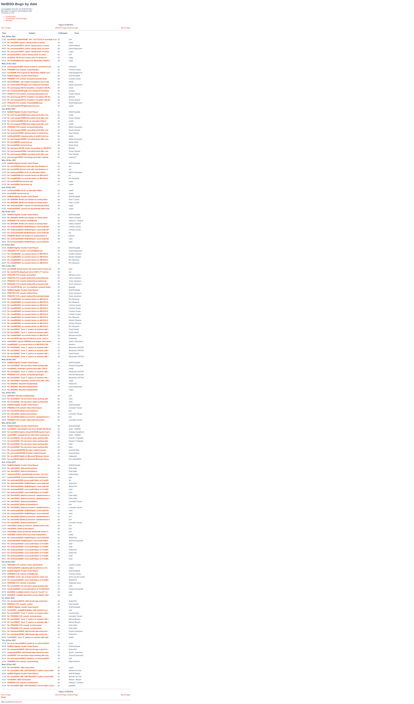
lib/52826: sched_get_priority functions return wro (27, 577)
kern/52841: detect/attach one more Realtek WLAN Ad (29, 429)
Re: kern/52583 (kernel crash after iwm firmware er (27, 166)
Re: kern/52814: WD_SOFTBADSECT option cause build (30, 670)
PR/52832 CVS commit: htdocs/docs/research (26, 420)
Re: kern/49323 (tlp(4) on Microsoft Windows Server (28, 456)
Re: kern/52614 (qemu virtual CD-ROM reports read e (28, 432)
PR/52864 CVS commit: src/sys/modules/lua (25, 127)
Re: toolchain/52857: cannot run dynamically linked (28, 205)
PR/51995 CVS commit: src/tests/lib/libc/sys (25, 251)
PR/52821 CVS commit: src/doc (20, 604)
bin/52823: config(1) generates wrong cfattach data (28, 595)
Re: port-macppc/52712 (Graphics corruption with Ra (28, 88)
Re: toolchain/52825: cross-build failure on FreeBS (27, 489)
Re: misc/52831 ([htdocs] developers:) (22, 411)
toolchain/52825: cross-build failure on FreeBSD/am (28, 589)
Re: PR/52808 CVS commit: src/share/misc (24, 616)
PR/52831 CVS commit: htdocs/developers (24, 408)
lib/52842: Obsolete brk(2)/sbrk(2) (20, 396)
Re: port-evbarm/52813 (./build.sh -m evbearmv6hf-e (28, 643)
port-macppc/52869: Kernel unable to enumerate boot (29, 67)
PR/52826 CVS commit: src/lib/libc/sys (22, 574)
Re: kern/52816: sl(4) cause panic (20, 667)
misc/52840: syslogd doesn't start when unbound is (28, 435)
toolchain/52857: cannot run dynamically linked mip (28, 209)
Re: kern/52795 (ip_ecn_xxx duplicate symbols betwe (29, 287)
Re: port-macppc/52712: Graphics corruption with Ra (28, 97)
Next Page (126, 28)
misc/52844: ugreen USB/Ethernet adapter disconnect (29, 341)
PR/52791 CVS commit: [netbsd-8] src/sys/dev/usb (27, 278)
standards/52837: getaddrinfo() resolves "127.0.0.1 (27, 474)
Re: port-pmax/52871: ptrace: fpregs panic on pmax (28, 45)
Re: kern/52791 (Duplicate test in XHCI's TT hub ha (27, 272)
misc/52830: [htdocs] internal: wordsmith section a (27, 532)
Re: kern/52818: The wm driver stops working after (27, 366)
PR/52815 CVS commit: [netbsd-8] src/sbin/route (27, 281)
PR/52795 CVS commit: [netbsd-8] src (22, 293)
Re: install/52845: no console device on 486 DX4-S (27, 178)
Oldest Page (72, 28)
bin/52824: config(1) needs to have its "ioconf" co (27, 592)
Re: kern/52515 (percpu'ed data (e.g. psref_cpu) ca (27, 338)
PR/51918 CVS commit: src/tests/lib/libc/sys (25, 103)
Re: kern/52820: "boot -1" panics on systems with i (27, 329)
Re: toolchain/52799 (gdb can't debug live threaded (28, 85)
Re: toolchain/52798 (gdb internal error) (23, 106)
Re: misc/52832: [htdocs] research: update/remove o (28, 495)
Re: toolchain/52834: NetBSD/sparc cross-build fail (28, 227)
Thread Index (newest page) (16, 18)
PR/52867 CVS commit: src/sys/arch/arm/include (27, 79)
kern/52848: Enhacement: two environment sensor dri (29, 269)
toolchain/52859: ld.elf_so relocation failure (24, 190)
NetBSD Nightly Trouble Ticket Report (22, 76)
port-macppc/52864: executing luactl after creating (27, 157)
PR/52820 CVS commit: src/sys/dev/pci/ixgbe (25, 375)
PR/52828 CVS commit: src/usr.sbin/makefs (25, 565)
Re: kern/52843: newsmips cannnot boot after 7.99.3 (28, 381)
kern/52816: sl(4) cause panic (19, 679)
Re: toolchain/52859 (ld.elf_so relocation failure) (26, 121)
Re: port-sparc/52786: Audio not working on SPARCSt (29, 148)
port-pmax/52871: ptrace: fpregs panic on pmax (26, 55)
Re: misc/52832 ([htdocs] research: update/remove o (28, 417)
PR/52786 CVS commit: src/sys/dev (21, 275)
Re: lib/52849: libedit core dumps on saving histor (27, 199)
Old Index (9, 20)
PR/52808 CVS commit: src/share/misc (23, 661)
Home (3, 697)
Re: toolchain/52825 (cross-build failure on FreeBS (27, 480)
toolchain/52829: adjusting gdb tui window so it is (27, 568)
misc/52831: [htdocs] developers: (20, 529)
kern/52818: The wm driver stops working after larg (28, 655)
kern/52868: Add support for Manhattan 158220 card (28, 73)
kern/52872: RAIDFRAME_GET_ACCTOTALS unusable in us (32, 39)
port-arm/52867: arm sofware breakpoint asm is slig (28, 82)
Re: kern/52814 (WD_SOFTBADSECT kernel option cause (30, 686)
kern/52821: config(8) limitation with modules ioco (27, 610)
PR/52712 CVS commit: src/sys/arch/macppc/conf (27, 94)
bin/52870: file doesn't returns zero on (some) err (27, 58)
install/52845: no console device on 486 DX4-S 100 (27, 344)
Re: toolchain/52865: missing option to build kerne (27, 133)
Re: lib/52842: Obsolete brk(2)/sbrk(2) (22, 384)
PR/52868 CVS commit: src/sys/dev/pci (23, 70)
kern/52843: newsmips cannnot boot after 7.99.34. (27, 369)
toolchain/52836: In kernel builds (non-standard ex (27, 477)
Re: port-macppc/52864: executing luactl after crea (27, 130)
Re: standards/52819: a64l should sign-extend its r (27, 601)
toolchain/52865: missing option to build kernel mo (28, 136)
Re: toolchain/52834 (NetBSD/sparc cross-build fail (28, 233)
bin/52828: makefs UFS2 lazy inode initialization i (27, 535)
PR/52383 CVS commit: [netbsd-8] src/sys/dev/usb (27, 284)
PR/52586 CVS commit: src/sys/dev (21, 583)
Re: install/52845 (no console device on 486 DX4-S (27, 175)
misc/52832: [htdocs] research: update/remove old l (28, 526)
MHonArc (18, 702)
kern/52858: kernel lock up (18, 193)
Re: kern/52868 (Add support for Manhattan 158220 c (28, 61)
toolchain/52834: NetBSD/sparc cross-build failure (27, 541)
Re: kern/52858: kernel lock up (19, 142)
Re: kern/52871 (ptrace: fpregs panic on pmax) (26, 42)
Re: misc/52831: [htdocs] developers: (22, 414)
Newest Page (61, 28)
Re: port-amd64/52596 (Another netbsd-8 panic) (26, 450)
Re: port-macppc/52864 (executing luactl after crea (27, 115)
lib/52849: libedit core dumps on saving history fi (27, 236)
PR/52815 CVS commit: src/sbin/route (22, 683)
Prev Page (6, 28)
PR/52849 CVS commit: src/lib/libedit (22, 221)
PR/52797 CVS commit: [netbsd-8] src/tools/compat (28, 296)
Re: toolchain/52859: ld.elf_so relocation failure (26, 172)
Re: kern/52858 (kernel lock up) (20, 181)
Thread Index (10, 16)
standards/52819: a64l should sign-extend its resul (27, 652)
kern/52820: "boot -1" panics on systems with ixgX (27, 637)
